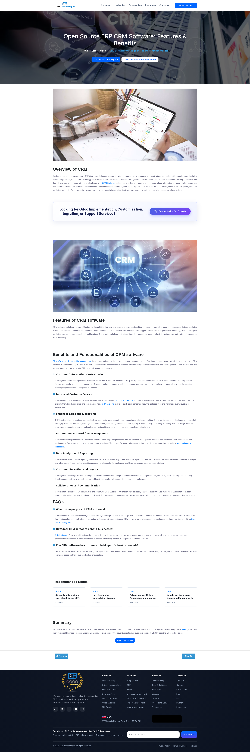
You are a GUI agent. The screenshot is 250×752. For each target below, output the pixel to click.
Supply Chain (132, 680)
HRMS (129, 689)
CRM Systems (107, 404)
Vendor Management (136, 707)
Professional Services (161, 703)
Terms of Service (180, 746)
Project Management (136, 703)
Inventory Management (137, 694)
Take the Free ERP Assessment (140, 59)
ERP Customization (110, 689)
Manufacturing (158, 680)
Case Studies (135, 5)
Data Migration (108, 694)
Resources (150, 5)
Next (187, 656)
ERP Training (107, 707)
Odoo (103, 50)
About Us (180, 680)
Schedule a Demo (186, 5)
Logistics (155, 698)
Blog (94, 50)
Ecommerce (157, 707)
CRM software (61, 535)
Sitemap (194, 746)
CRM (129, 685)
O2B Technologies (67, 746)
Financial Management (136, 698)
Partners (180, 703)
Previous (62, 656)
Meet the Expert (125, 640)
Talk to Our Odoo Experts (105, 59)
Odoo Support (108, 703)
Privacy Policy (164, 746)
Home (85, 50)
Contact (179, 698)
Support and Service (124, 400)
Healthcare (156, 689)
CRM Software (108, 183)
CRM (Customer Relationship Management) (72, 361)
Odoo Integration (109, 698)
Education (156, 694)
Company (164, 5)
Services (105, 5)
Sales (184, 629)
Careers (179, 685)
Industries (120, 5)
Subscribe (189, 734)
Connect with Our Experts (172, 211)
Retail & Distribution (160, 685)
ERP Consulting (108, 680)
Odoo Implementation (111, 685)
